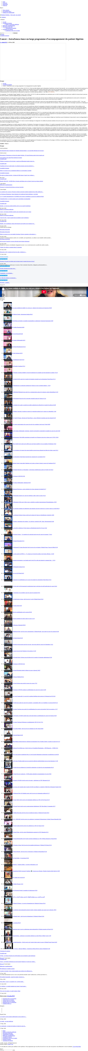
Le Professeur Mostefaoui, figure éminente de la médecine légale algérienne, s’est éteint (19, 194)
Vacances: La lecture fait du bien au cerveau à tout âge (12, 187)
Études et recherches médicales (12, 24)
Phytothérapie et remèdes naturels (7, 968)
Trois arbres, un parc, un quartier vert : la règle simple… (12, 981)
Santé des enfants (3, 259)
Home (4, 1030)
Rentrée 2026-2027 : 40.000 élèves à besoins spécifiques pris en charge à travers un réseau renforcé (21, 181)
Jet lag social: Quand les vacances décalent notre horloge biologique (14, 241)
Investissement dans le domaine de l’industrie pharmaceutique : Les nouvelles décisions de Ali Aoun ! (22, 150)
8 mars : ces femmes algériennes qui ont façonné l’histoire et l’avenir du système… (18, 961)
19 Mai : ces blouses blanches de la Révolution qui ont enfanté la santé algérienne (17, 955)
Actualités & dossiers (7, 23)
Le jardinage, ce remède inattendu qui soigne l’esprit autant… (13, 986)
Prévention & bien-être (8, 26)
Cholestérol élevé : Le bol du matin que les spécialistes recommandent (15, 198)
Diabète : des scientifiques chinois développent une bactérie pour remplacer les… (17, 223)
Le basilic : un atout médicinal (6, 1021)
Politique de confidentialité (8, 12)
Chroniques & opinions (8, 29)
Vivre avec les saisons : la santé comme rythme (10, 991)
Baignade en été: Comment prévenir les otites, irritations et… (13, 252)
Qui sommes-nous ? (7, 11)
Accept (74, 1046)
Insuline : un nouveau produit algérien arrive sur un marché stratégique (15, 205)
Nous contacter (6, 10)
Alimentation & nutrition (11, 28)
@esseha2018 (11, 996)
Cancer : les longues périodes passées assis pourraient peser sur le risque (15, 211)
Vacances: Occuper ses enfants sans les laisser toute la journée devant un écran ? (17, 261)
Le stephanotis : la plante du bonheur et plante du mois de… (13, 1026)
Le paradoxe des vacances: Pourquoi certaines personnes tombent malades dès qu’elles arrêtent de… (21, 191)
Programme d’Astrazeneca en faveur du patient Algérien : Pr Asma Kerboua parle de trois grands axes (22, 155)
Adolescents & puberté (5, 266)
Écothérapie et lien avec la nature (13, 30)
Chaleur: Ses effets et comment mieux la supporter (11, 247)
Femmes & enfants (7, 1039)
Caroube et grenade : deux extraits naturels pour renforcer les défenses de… (16, 971)
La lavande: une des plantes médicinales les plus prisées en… (13, 1016)
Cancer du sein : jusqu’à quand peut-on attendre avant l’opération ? (14, 217)
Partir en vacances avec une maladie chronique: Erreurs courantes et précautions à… (18, 234)
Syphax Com (10, 1044)
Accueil (4, 22)
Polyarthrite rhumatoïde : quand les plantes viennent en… (12, 977)
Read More (78, 1046)
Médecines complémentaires (9, 25)
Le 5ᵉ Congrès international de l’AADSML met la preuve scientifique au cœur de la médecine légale (22, 196)
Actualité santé (3, 158)
